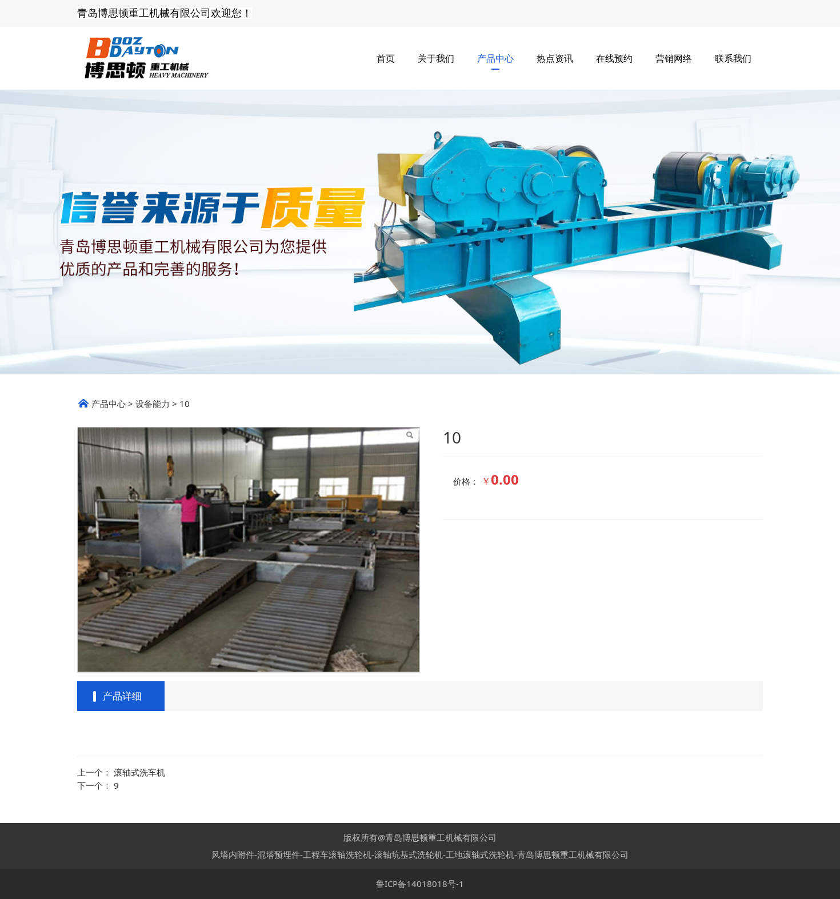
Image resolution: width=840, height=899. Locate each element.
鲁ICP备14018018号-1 (420, 883)
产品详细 (122, 695)
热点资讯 (555, 58)
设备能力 (152, 403)
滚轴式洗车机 (139, 772)
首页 (386, 58)
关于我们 (436, 58)
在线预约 (614, 58)
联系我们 (733, 58)
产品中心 (495, 58)
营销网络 (673, 58)
